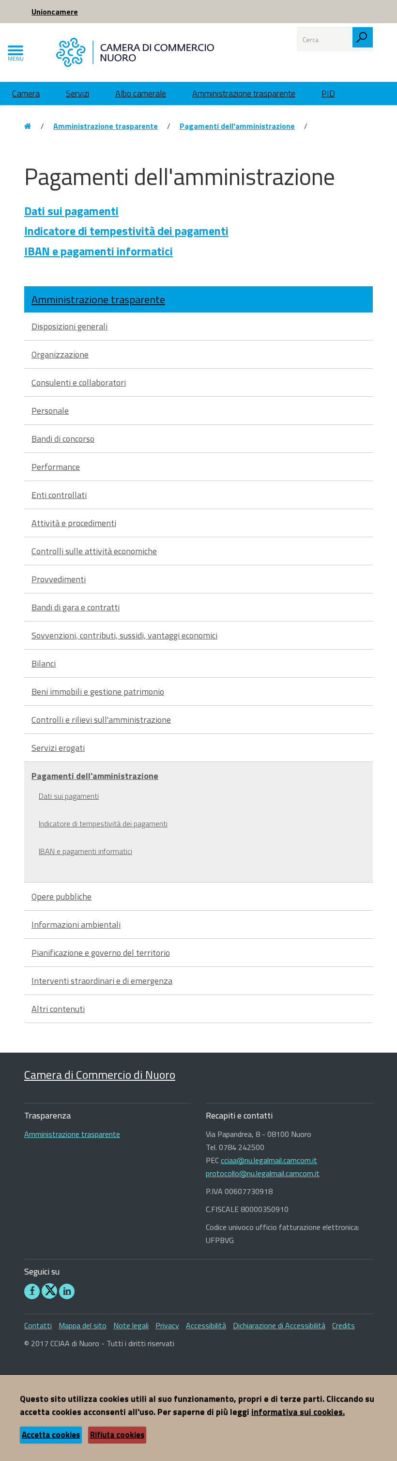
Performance (55, 466)
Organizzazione (60, 354)
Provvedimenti (58, 579)
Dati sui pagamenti (71, 210)
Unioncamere (54, 11)
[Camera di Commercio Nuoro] (135, 51)
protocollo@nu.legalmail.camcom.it (263, 1173)
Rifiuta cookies (117, 1435)
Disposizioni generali (69, 326)
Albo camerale (140, 93)
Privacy (167, 1325)
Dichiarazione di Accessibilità (279, 1325)
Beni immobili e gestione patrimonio (97, 691)
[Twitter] (49, 1291)
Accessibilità (206, 1325)
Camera (26, 93)
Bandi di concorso (62, 438)
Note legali (131, 1325)
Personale (50, 410)
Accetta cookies (51, 1435)
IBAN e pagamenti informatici (98, 251)
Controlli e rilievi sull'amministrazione (101, 719)
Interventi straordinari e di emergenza (101, 980)
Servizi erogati (58, 747)
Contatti (38, 1325)
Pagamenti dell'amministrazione (237, 126)
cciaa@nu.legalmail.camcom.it (269, 1160)
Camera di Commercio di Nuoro (99, 1074)
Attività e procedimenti (73, 522)
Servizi (77, 93)
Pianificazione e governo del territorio (100, 952)
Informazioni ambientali (76, 924)
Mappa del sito (83, 1325)
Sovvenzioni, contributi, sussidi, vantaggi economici (124, 635)
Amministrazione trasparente (243, 93)
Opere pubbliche (61, 896)
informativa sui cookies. (298, 1411)
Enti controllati (59, 494)
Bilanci (43, 663)
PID (328, 93)
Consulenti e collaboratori (78, 382)
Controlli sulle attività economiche (94, 551)
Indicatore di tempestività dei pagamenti (126, 230)
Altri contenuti (58, 1008)
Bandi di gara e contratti (75, 607)
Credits (343, 1325)
